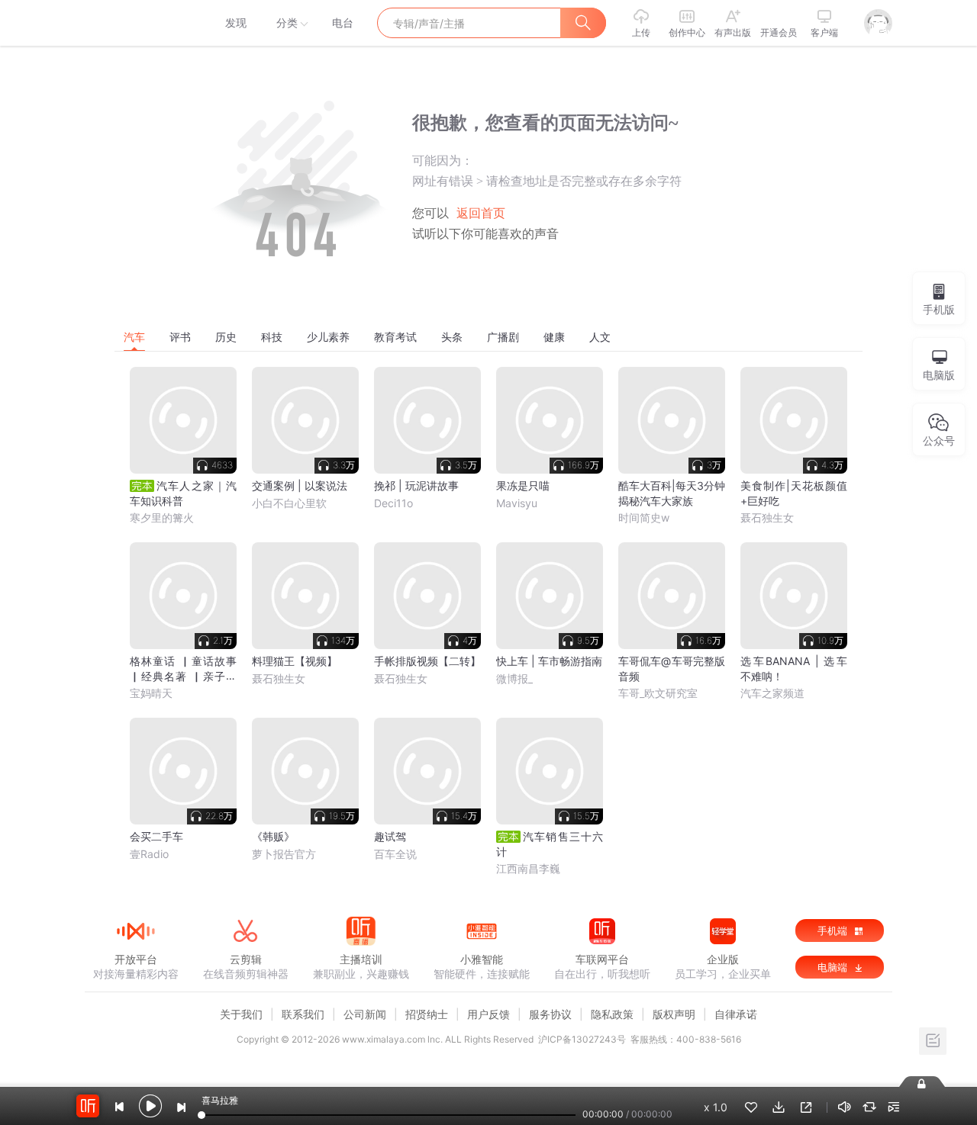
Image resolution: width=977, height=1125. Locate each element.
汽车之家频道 (772, 692)
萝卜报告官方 (284, 853)
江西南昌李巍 (528, 868)
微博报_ (514, 678)
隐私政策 (612, 1014)
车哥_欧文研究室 (658, 692)
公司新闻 (364, 1014)
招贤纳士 (426, 1014)
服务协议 (550, 1014)
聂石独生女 (767, 517)
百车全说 (395, 853)
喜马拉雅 (135, 23)
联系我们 (303, 1014)
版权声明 (674, 1014)
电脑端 (833, 967)
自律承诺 (735, 1014)
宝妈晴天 (151, 692)
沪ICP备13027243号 (582, 1039)
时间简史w (643, 517)
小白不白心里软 (289, 503)
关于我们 (241, 1014)
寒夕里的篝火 (162, 517)
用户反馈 (488, 1014)
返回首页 (480, 213)
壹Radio (149, 853)
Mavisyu (516, 503)
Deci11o (393, 503)
